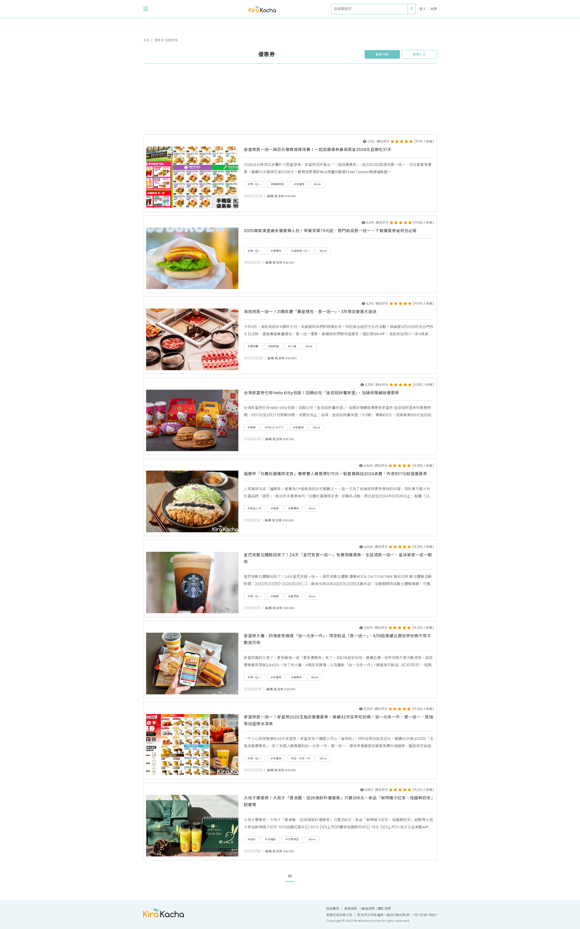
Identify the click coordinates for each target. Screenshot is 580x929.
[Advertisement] (279, 101)
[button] (145, 9)
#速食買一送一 (300, 251)
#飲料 (252, 839)
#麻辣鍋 (273, 346)
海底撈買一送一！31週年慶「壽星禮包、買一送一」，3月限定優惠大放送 (310, 311)
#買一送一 (254, 184)
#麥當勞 (299, 184)
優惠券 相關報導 (166, 40)
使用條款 (350, 908)
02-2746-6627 (425, 915)
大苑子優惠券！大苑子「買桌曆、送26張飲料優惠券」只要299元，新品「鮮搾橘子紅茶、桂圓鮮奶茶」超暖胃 (338, 801)
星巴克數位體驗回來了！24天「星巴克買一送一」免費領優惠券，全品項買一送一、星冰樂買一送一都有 (338, 558)
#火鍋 (292, 346)
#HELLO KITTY (274, 427)
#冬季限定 (292, 839)
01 (290, 876)
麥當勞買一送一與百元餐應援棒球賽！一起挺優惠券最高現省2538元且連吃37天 (318, 149)
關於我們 (384, 908)
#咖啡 (252, 427)
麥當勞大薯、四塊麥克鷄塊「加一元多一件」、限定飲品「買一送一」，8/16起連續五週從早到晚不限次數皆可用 (337, 639)
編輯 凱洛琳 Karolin (281, 196)
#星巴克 (293, 596)
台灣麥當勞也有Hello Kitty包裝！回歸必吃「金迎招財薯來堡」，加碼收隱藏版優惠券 (321, 393)
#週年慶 (253, 346)
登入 (422, 9)
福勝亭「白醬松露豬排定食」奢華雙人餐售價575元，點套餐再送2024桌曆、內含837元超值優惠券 (335, 474)
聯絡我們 (368, 908)
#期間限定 (277, 184)
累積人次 (419, 54)
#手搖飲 (270, 839)
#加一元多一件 (300, 758)
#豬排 (275, 508)
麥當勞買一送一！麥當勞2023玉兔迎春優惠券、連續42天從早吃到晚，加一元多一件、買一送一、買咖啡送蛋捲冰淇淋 (338, 720)
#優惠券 (276, 251)
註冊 (433, 9)
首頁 (146, 40)
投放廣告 (332, 908)
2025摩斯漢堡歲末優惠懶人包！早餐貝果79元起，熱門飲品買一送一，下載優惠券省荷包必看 (330, 230)
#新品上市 (254, 508)
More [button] (317, 184)
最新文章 (382, 54)
